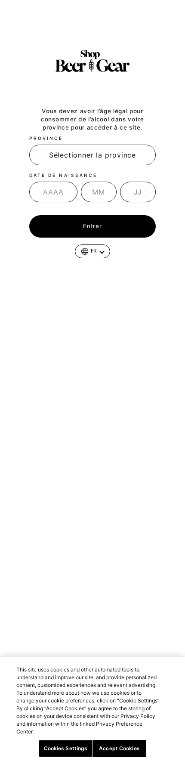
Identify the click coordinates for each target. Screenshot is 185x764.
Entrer (92, 226)
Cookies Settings (66, 748)
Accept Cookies (119, 748)
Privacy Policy (54, 731)
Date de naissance (63, 175)
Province (46, 138)
